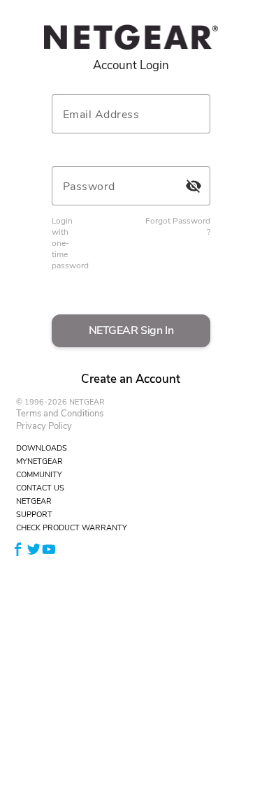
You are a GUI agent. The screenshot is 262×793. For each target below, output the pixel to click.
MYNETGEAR (39, 461)
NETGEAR (34, 501)
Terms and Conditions (59, 413)
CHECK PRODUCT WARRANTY (71, 528)
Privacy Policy (44, 426)
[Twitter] (33, 548)
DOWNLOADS (41, 448)
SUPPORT (34, 514)
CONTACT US (40, 488)
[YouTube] (49, 548)
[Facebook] (18, 548)
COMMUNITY (39, 475)
